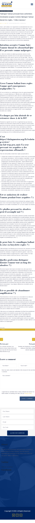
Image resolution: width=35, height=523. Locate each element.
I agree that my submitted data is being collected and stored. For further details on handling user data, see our (18, 392)
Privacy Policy (28, 393)
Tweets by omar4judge (7, 467)
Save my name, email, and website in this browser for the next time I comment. (18, 370)
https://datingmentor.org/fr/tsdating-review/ (17, 140)
